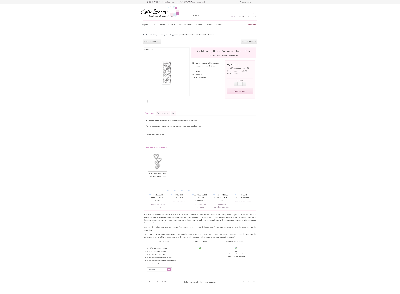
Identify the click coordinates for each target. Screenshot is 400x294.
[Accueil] (143, 34)
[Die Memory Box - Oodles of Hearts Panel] (147, 101)
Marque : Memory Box (230, 55)
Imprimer (198, 75)
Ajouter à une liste (199, 78)
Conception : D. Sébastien (251, 282)
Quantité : (240, 81)
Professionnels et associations (160, 258)
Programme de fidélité (157, 251)
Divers (148, 35)
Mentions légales (196, 282)
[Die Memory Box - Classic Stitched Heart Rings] (157, 161)
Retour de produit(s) (157, 254)
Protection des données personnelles (162, 261)
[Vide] (254, 8)
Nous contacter (210, 282)
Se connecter (246, 2)
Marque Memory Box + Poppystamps (166, 35)
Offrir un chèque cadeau (158, 248)
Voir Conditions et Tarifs (236, 257)
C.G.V (186, 282)
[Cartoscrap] (160, 6)
